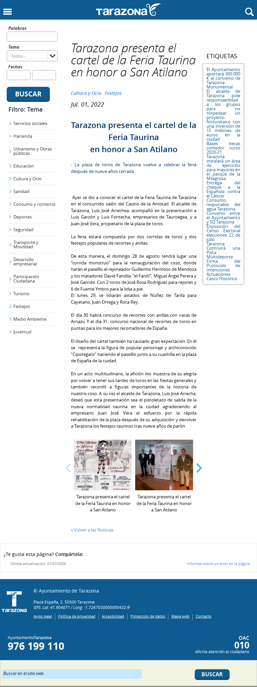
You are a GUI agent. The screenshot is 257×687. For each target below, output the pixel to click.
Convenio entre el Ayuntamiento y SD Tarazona (223, 217)
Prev (68, 468)
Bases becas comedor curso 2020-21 (223, 147)
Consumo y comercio (34, 204)
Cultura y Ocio (27, 179)
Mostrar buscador (249, 12)
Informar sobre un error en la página (218, 563)
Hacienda (22, 136)
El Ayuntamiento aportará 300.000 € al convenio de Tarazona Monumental (223, 78)
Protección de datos (148, 616)
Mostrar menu (7, 12)
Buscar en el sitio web (23, 673)
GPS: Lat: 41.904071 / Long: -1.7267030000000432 (79, 607)
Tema (13, 47)
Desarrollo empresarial (25, 261)
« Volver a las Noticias (92, 530)
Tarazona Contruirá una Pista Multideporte (223, 250)
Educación (23, 166)
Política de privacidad (76, 616)
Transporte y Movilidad (25, 244)
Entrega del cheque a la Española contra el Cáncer (223, 189)
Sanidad (21, 191)
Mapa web (180, 616)
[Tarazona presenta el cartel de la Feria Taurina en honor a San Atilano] (103, 489)
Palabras (17, 28)
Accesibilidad (113, 616)
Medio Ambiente (30, 319)
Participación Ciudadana (26, 278)
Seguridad (23, 230)
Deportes (22, 217)
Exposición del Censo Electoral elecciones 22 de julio (223, 232)
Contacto (203, 616)
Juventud (22, 332)
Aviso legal (42, 616)
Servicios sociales (30, 123)
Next (199, 468)
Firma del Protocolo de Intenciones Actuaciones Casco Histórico (223, 270)
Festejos (21, 306)
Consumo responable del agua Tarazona (223, 204)
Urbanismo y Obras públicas (32, 151)
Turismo (21, 294)
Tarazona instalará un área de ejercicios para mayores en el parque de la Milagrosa (223, 167)
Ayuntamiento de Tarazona (128, 9)
